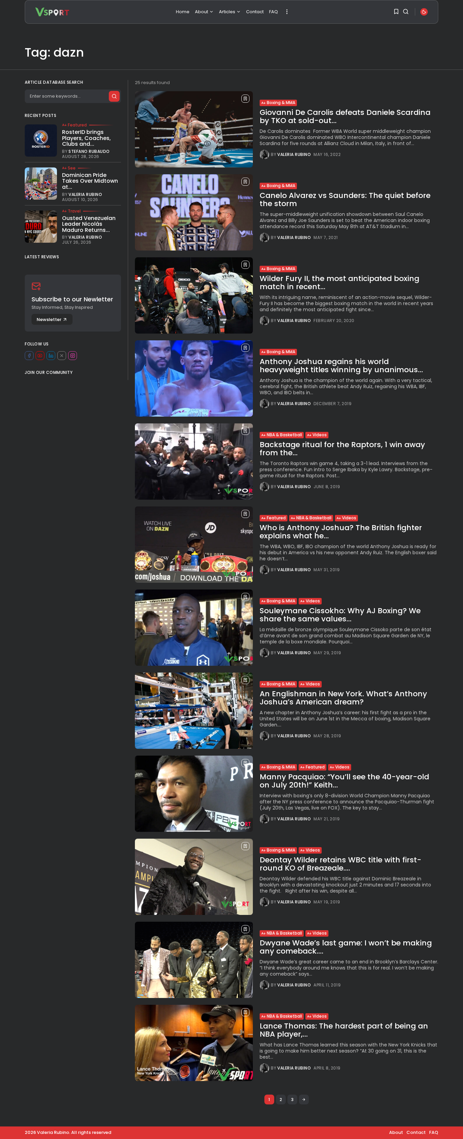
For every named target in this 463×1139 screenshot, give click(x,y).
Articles (227, 11)
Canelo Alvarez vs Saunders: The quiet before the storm (345, 199)
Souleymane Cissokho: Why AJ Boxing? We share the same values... (340, 614)
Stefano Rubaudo (89, 151)
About (201, 11)
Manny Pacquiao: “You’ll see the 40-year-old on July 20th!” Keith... (344, 781)
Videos (320, 435)
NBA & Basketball (284, 435)
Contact (255, 11)
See (72, 168)
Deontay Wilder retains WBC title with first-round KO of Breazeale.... (340, 864)
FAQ (273, 11)
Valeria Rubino (294, 155)
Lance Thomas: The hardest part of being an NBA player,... (344, 1030)
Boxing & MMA (281, 102)
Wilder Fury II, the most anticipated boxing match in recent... (339, 282)
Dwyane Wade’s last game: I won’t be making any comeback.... (346, 947)
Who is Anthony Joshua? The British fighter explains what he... (341, 531)
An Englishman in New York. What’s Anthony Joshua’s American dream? (343, 697)
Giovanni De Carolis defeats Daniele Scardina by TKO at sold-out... (345, 116)
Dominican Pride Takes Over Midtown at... (90, 181)
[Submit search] (114, 96)
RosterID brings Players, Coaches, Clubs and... (86, 138)
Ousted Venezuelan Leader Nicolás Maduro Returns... (89, 224)
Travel (74, 211)
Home (182, 11)
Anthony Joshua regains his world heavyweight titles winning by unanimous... (341, 365)
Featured (276, 518)
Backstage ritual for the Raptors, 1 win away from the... (342, 448)
